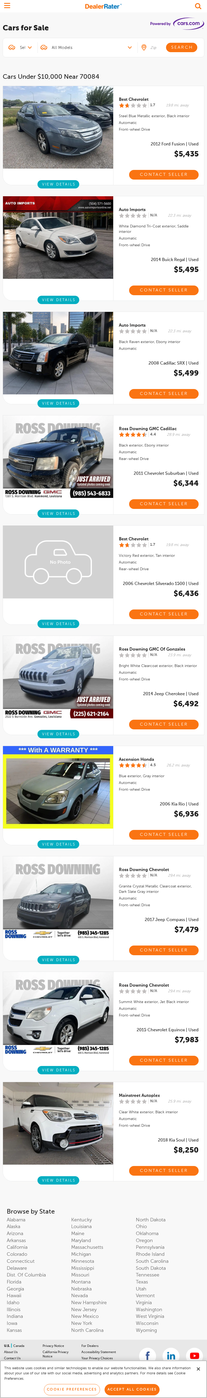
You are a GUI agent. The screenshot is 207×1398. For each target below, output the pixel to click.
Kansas (14, 1330)
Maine (77, 1233)
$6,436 (186, 594)
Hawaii (14, 1295)
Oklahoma (147, 1233)
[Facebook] (147, 1356)
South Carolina (152, 1261)
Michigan (81, 1254)
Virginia (144, 1302)
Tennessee (147, 1275)
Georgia (15, 1289)
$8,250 (186, 1150)
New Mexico (85, 1316)
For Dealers (89, 1346)
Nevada (79, 1295)
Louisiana (81, 1226)
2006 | (161, 584)
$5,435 (186, 154)
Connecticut (20, 1261)
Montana (81, 1282)
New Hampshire (89, 1302)
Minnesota (82, 1261)
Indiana (15, 1316)
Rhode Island (150, 1254)
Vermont (145, 1295)
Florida (14, 1282)
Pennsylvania (150, 1247)
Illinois (13, 1309)
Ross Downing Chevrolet (144, 870)
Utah (141, 1289)
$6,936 (186, 814)
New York (81, 1323)
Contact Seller (164, 175)
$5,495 (186, 270)
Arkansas (16, 1240)
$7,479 (186, 930)
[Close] (198, 1369)
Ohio (141, 1226)
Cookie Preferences (72, 1389)
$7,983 (187, 1040)
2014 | (175, 260)
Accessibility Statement (98, 1352)
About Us (11, 1352)
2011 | (166, 474)
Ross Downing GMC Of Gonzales (152, 649)
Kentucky (81, 1220)
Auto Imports (132, 210)
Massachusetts (87, 1247)
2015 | (168, 1030)
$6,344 (186, 483)
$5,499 (186, 373)
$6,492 (186, 704)
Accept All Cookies (132, 1389)
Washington (149, 1309)
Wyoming (146, 1330)
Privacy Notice (53, 1346)
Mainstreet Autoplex (139, 1096)
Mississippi (82, 1268)
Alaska (13, 1226)
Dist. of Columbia (26, 1275)
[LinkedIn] (171, 1356)
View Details (59, 184)
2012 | (175, 144)
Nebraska (81, 1289)
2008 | (174, 363)
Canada (18, 1346)
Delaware (17, 1268)
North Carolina (87, 1330)
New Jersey (84, 1309)
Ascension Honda (136, 760)
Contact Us (12, 1358)
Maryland (81, 1240)
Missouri (80, 1275)
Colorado (17, 1254)
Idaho (13, 1302)
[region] (103, 1379)
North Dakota (150, 1220)
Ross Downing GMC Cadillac (148, 429)
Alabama (16, 1220)
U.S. (7, 1346)
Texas (142, 1282)
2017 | (172, 920)
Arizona (15, 1233)
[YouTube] (194, 1356)
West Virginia (150, 1316)
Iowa (12, 1323)
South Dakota (151, 1268)
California (17, 1247)
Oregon (144, 1240)
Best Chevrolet (134, 100)
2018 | (178, 1140)
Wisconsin (147, 1323)
